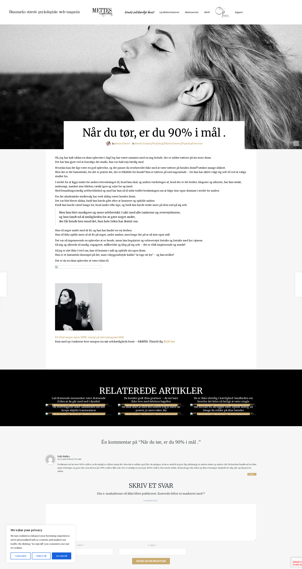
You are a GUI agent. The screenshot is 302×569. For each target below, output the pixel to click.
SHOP (207, 12)
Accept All (61, 555)
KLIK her (169, 341)
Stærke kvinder (143, 143)
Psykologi (158, 143)
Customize (20, 555)
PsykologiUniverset (192, 143)
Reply (252, 474)
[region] (41, 544)
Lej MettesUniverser (169, 12)
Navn (80, 545)
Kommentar (151, 500)
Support (239, 12)
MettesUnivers (122, 143)
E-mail (152, 545)
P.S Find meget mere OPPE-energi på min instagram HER (89, 337)
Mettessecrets (192, 12)
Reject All (41, 555)
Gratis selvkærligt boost (139, 12)
